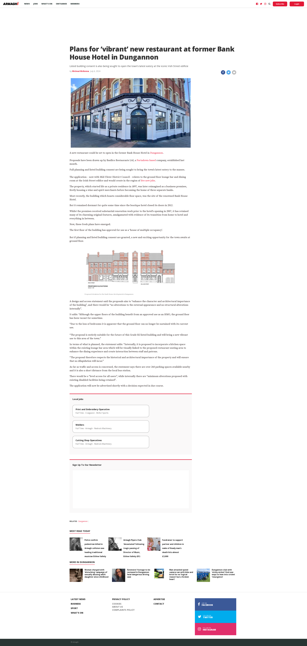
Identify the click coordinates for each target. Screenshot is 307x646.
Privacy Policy (121, 599)
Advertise (159, 599)
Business (76, 604)
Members (75, 4)
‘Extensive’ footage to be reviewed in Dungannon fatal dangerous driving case (138, 573)
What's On (77, 613)
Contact (159, 604)
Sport (74, 608)
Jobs (35, 4)
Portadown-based (146, 160)
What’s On (46, 4)
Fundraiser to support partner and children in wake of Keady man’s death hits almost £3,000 (173, 548)
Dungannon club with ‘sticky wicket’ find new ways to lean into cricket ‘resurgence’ (223, 573)
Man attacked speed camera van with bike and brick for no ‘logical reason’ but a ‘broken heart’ (181, 574)
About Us (117, 607)
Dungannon (156, 152)
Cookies (116, 604)
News (27, 4)
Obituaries (61, 4)
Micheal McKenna (80, 71)
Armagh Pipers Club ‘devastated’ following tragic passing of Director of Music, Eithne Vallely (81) (133, 548)
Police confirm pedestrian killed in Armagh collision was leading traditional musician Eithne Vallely (95, 548)
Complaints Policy (123, 610)
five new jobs (148, 180)
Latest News (78, 599)
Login (296, 4)
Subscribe (280, 4)
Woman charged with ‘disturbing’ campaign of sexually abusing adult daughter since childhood (96, 573)
